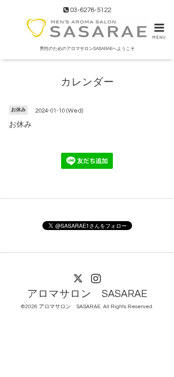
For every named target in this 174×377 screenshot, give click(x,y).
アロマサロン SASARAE (87, 294)
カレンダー (87, 82)
